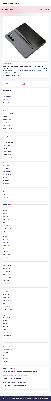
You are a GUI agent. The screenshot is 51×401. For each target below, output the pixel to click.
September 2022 (7, 315)
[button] (24, 84)
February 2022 (7, 335)
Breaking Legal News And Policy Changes (14, 382)
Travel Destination (8, 191)
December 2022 (7, 306)
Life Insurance (6, 145)
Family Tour (6, 110)
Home (4, 139)
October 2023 (7, 277)
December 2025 (7, 225)
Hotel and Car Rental (8, 142)
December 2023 (7, 271)
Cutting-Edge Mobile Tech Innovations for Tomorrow (23, 66)
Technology (6, 183)
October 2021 (6, 346)
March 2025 (6, 248)
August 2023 (6, 283)
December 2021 (7, 341)
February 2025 (7, 251)
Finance (5, 116)
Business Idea (6, 102)
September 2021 (7, 349)
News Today (6, 160)
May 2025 (5, 242)
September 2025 (7, 231)
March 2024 (6, 263)
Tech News (6, 180)
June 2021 (5, 358)
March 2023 (6, 297)
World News (6, 197)
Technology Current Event (9, 186)
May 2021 (5, 361)
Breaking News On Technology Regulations (14, 385)
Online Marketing (7, 163)
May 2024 (5, 257)
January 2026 (6, 222)
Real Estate (6, 168)
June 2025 (6, 239)
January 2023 (6, 303)
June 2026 (6, 213)
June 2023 (6, 289)
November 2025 (7, 228)
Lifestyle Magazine (8, 151)
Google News (6, 131)
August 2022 (6, 318)
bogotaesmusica (10, 3)
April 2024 (6, 260)
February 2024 (7, 265)
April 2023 (6, 294)
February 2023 (7, 300)
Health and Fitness (8, 134)
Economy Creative (8, 108)
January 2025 (6, 254)
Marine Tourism (7, 154)
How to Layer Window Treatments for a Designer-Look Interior (20, 371)
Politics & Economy (8, 165)
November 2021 (7, 344)
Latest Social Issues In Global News (12, 378)
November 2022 (7, 309)
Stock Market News (8, 174)
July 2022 (5, 320)
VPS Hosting (6, 194)
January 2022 (6, 338)
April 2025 (6, 245)
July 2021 (5, 355)
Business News (7, 105)
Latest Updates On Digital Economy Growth (15, 375)
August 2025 (6, 234)
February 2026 (7, 219)
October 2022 (7, 312)
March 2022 (6, 332)
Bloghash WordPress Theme (40, 398)
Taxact (5, 177)
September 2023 (7, 280)
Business (5, 99)
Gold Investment (7, 128)
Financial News (7, 119)
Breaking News (7, 96)
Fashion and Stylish (8, 113)
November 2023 (7, 274)
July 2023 (5, 286)
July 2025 (5, 237)
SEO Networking (7, 171)
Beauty (5, 93)
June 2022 (6, 323)
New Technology (7, 157)
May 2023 (5, 292)
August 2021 (6, 352)
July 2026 (5, 211)
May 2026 (5, 216)
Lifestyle (5, 148)
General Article (7, 63)
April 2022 (6, 329)
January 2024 (6, 268)
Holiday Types (6, 137)
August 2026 (6, 208)
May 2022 (5, 326)
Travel (4, 189)
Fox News (5, 122)
